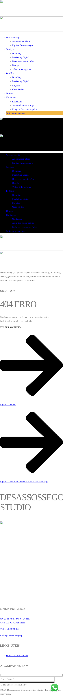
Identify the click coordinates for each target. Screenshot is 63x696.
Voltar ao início (10, 327)
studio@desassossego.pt (11, 635)
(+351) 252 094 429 (9, 629)
